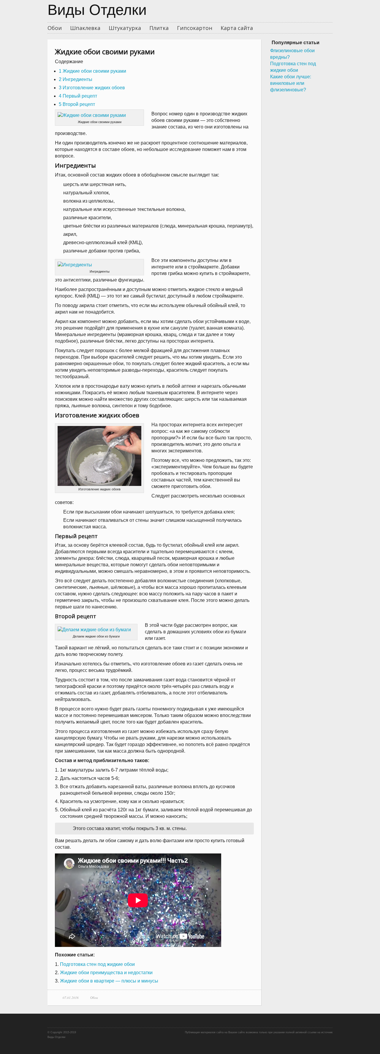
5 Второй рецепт (77, 104)
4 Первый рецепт (78, 95)
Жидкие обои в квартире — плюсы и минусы (109, 980)
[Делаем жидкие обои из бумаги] (96, 630)
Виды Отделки (97, 11)
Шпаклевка (85, 27)
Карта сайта (237, 27)
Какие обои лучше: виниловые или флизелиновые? (290, 83)
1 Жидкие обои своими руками (92, 71)
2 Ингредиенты (75, 79)
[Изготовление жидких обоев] (99, 456)
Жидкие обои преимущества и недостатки (106, 972)
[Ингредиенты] (99, 265)
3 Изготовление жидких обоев (92, 87)
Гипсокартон (194, 27)
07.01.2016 (71, 997)
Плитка (159, 27)
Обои (55, 27)
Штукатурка (125, 27)
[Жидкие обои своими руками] (99, 115)
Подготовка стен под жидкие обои (97, 964)
